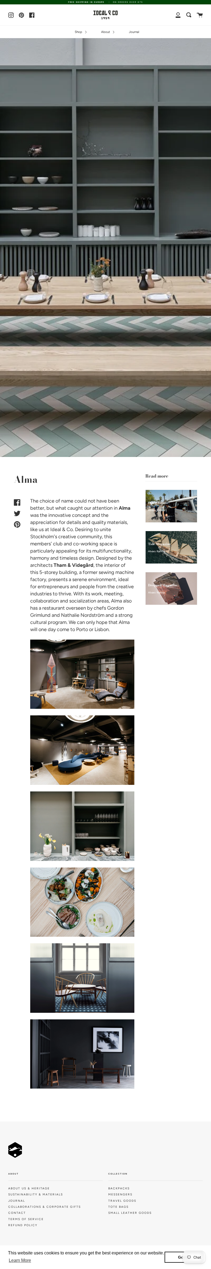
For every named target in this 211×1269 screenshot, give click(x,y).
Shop (79, 32)
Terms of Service (26, 1219)
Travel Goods (122, 1201)
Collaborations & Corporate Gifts (44, 1207)
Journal (134, 32)
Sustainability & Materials (35, 1194)
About (106, 32)
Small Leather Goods (130, 1213)
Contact (17, 1213)
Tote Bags (118, 1207)
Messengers (120, 1194)
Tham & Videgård (73, 565)
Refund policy (22, 1225)
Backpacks (119, 1188)
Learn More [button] (20, 1260)
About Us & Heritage (29, 1188)
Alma (125, 508)
